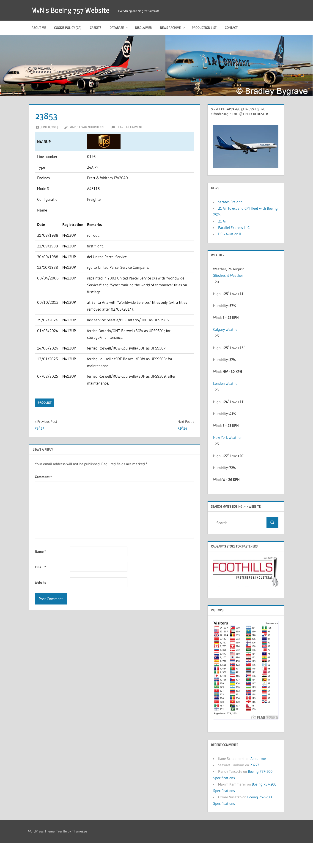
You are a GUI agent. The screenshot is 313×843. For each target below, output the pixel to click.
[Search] (272, 522)
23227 (254, 765)
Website (40, 582)
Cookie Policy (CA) (68, 27)
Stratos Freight (230, 202)
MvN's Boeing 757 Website (70, 10)
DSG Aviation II (229, 234)
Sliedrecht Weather (228, 275)
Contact (231, 27)
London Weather (226, 383)
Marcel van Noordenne (87, 127)
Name (40, 551)
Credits (95, 27)
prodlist (45, 403)
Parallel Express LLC (234, 227)
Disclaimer (143, 27)
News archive (170, 27)
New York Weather (227, 437)
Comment (43, 476)
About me (39, 27)
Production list (204, 27)
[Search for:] (240, 522)
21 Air (222, 221)
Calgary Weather (226, 329)
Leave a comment (130, 127)
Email (40, 567)
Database (117, 27)
